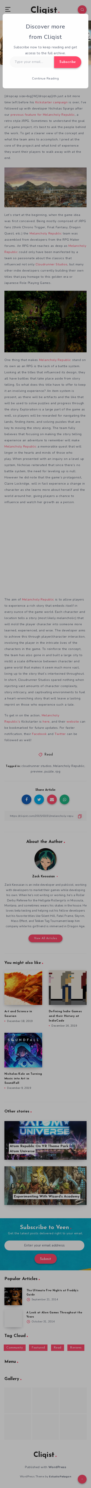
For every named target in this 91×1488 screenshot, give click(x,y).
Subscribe (67, 62)
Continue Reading (45, 78)
